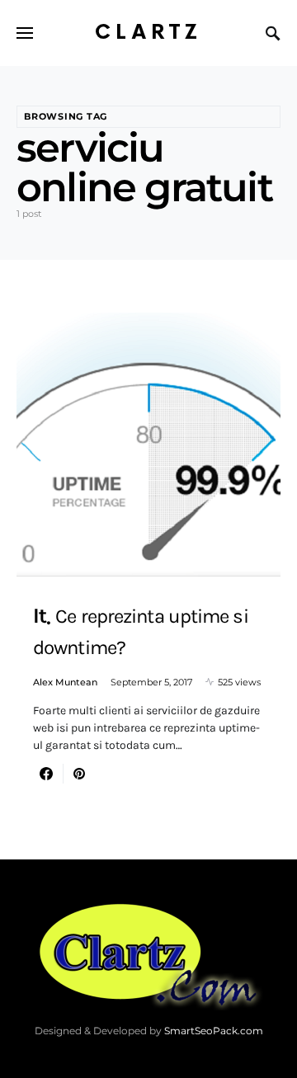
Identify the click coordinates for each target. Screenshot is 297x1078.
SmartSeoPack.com (213, 1030)
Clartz (148, 33)
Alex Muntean (65, 682)
